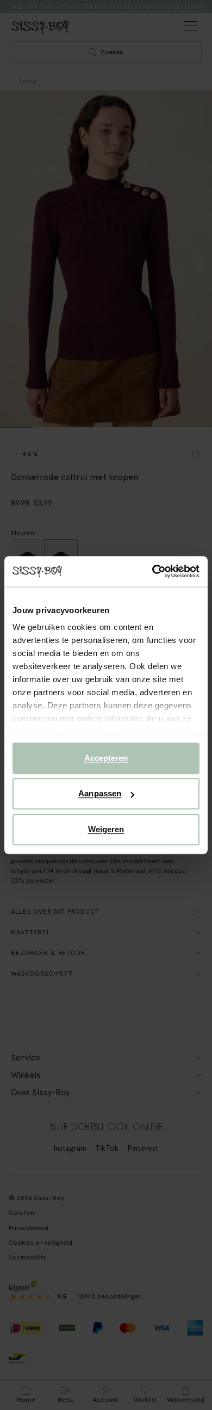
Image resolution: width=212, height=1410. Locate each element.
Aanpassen (99, 793)
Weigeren (106, 829)
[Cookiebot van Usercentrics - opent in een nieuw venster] (152, 571)
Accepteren (106, 758)
